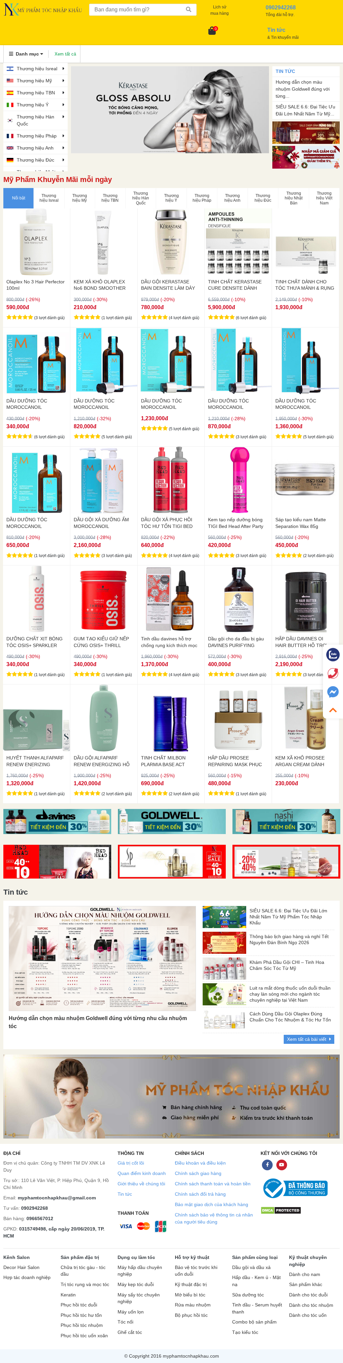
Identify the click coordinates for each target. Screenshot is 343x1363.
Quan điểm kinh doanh (142, 1173)
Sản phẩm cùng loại (255, 1257)
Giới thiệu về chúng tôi (141, 1183)
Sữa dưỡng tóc (248, 1294)
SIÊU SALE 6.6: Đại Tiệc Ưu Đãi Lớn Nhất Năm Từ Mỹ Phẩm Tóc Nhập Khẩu (288, 915)
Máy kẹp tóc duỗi (136, 1284)
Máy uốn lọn (131, 1311)
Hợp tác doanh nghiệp (27, 1277)
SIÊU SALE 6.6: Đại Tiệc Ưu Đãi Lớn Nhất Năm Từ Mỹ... (305, 110)
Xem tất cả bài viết (307, 1039)
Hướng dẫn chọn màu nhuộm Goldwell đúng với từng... (303, 89)
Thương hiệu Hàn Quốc (35, 120)
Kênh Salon (16, 1257)
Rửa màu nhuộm (193, 1304)
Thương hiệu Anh (35, 148)
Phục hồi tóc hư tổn (81, 1315)
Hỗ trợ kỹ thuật (192, 1257)
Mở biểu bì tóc (190, 1294)
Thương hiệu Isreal (37, 68)
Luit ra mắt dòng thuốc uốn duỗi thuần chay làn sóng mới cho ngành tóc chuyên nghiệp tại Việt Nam (290, 992)
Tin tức (125, 1194)
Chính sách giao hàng (198, 1173)
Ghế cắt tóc (130, 1332)
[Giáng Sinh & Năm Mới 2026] (306, 157)
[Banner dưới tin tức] (171, 1097)
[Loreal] (172, 821)
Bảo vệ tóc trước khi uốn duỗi (196, 1271)
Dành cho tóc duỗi (308, 1294)
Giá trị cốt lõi (131, 1163)
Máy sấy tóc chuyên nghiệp (139, 1298)
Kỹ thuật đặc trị (191, 1284)
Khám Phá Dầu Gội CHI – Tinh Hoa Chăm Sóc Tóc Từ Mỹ (287, 965)
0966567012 (39, 1218)
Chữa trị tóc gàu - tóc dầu (83, 1271)
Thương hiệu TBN (36, 92)
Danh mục (27, 54)
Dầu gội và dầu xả (251, 1267)
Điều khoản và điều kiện (200, 1163)
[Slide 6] (57, 862)
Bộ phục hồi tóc (191, 1315)
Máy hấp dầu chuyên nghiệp (140, 1271)
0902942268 (34, 1208)
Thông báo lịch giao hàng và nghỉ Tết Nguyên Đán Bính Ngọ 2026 (289, 939)
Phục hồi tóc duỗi (79, 1304)
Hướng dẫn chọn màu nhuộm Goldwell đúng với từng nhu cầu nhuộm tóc (98, 1022)
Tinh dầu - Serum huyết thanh (257, 1308)
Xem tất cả (65, 54)
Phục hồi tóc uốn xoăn (84, 1335)
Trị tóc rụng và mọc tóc (85, 1284)
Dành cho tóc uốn (308, 1315)
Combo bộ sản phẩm (254, 1322)
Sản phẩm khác (305, 1284)
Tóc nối (125, 1322)
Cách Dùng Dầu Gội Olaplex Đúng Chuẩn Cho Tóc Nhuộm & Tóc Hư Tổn (290, 1016)
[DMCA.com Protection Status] (281, 1210)
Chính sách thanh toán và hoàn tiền (213, 1183)
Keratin (68, 1294)
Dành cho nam (304, 1274)
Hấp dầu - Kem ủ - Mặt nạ (256, 1281)
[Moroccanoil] (170, 109)
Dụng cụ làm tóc (136, 1257)
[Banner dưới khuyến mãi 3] (57, 821)
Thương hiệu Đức (35, 160)
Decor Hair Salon (21, 1267)
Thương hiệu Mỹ (34, 80)
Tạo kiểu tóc (245, 1332)
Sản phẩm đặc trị (80, 1257)
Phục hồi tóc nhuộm (82, 1325)
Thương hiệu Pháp (37, 136)
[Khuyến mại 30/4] (306, 132)
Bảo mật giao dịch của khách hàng (211, 1204)
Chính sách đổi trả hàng (200, 1194)
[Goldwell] (172, 862)
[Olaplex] (286, 862)
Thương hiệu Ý (33, 104)
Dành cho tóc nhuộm (311, 1305)
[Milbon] (286, 821)
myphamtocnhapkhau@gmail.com (57, 1197)
